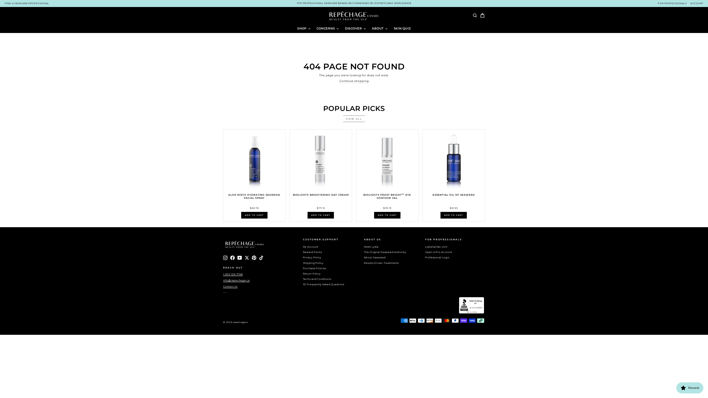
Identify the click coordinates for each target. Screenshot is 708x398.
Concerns (326, 28)
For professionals (672, 3)
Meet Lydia (371, 246)
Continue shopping (354, 81)
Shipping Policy (313, 263)
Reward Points (312, 252)
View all (354, 118)
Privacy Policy (312, 257)
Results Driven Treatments (381, 263)
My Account (310, 246)
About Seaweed (375, 257)
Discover (354, 28)
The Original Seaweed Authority (385, 252)
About (378, 28)
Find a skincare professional (27, 3)
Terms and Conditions (317, 279)
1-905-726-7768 (233, 274)
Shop (302, 28)
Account (696, 3)
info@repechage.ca (236, 280)
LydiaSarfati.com (436, 246)
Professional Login (437, 257)
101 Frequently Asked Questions (323, 284)
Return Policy (312, 273)
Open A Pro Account (438, 252)
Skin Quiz (402, 28)
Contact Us (230, 286)
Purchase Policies (314, 268)
